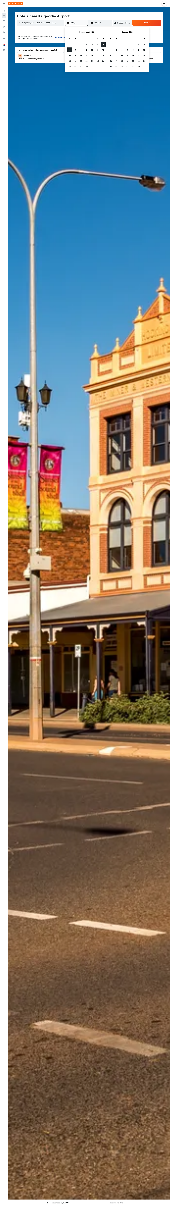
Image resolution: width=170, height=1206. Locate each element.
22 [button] (81, 61)
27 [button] (70, 66)
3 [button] (92, 44)
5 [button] (103, 44)
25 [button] (98, 61)
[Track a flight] (4, 32)
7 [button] (75, 50)
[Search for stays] (4, 15)
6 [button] (69, 50)
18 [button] (98, 55)
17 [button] (92, 55)
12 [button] (103, 50)
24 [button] (92, 61)
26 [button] (103, 61)
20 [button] (70, 61)
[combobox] (42, 22)
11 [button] (97, 50)
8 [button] (81, 50)
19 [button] (103, 55)
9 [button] (86, 50)
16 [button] (86, 55)
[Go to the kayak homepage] (15, 3)
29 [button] (81, 66)
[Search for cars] (4, 20)
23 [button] (86, 61)
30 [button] (86, 66)
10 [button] (92, 50)
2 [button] (86, 44)
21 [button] (75, 61)
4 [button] (97, 44)
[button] (3, 3)
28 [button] (75, 66)
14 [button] (75, 55)
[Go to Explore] (4, 27)
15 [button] (81, 55)
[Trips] (4, 38)
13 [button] (70, 55)
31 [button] (144, 66)
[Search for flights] (4, 10)
